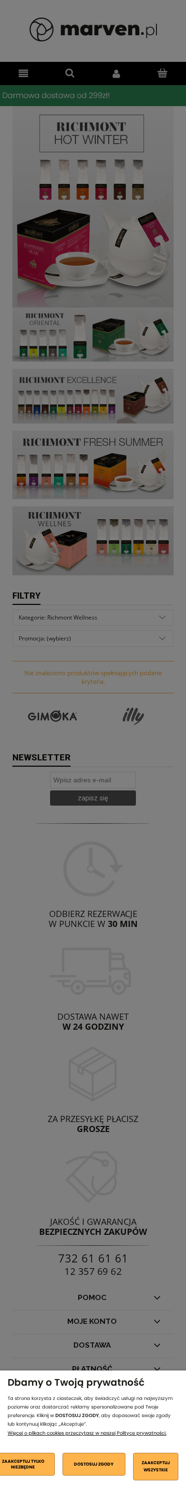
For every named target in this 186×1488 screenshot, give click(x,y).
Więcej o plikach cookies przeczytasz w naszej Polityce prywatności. (87, 1433)
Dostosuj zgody (94, 1464)
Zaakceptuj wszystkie (156, 1466)
